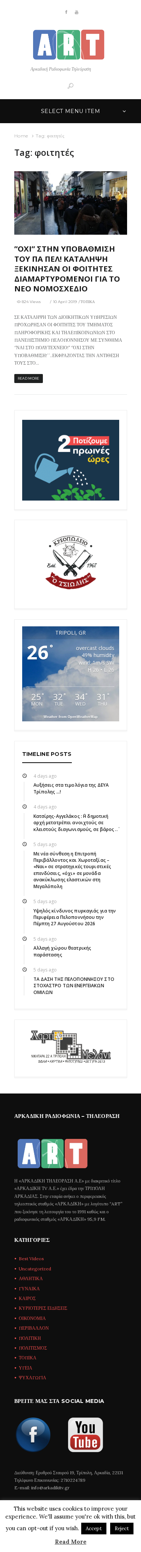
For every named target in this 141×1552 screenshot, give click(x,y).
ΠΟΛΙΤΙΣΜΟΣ (33, 1348)
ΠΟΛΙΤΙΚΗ (30, 1338)
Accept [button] (94, 1528)
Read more (28, 378)
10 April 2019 (65, 301)
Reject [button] (122, 1528)
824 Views (31, 301)
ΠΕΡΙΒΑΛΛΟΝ (34, 1328)
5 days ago (45, 844)
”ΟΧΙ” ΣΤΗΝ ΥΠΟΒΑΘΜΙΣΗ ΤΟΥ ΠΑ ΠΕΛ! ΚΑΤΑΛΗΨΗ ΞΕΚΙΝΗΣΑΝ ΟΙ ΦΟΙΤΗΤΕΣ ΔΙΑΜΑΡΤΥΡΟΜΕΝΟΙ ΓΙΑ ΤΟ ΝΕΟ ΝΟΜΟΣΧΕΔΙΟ (67, 268)
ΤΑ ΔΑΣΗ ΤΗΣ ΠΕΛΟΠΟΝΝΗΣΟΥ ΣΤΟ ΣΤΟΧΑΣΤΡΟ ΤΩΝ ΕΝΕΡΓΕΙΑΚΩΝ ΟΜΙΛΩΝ (73, 985)
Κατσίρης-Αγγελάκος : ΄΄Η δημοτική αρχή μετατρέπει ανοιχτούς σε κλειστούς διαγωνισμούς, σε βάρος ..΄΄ (75, 823)
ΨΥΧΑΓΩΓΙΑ (32, 1377)
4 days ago (45, 776)
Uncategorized (35, 1268)
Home (21, 136)
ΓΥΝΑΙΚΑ (29, 1288)
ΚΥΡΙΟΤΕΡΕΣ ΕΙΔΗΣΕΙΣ (43, 1308)
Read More (70, 1541)
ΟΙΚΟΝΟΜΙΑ (32, 1318)
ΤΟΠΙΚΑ (87, 301)
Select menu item (70, 111)
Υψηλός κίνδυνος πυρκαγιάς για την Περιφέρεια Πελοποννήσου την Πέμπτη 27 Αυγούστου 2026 (74, 917)
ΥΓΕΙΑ (25, 1368)
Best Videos (31, 1258)
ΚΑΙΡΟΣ (27, 1298)
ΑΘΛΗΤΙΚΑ (31, 1278)
